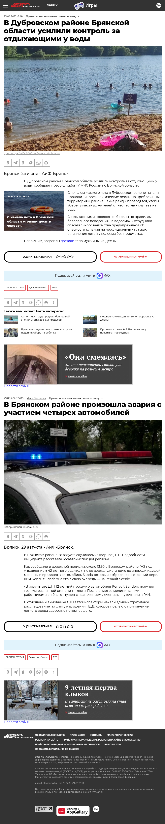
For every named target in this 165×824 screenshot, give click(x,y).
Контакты (96, 735)
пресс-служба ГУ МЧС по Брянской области (32, 153)
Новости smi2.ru (17, 386)
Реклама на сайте (46, 740)
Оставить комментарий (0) (130, 257)
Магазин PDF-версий (120, 735)
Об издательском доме (50, 735)
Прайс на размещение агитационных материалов (67, 744)
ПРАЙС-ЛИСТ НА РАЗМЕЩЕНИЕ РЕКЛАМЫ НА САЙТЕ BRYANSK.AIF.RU (101, 740)
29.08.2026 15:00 (14, 398)
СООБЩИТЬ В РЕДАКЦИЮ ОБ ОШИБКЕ (57, 749)
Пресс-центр (77, 735)
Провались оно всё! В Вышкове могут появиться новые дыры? (124, 331)
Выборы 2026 (112, 744)
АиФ (35, 526)
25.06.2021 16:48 (13, 16)
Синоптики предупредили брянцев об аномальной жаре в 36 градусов (45, 318)
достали (67, 241)
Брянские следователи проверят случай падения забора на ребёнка (46, 331)
